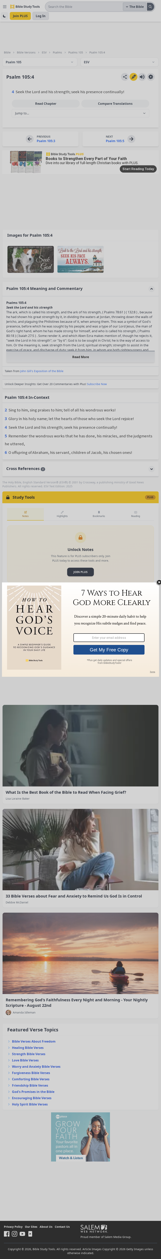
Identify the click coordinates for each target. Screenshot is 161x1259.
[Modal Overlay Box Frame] (80, 629)
